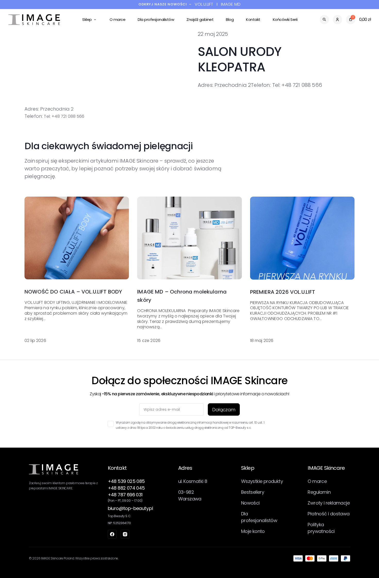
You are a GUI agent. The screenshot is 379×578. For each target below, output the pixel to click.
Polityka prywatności (321, 527)
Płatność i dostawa (328, 513)
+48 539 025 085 (126, 481)
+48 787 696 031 (125, 494)
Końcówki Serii (285, 19)
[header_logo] (34, 19)
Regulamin (319, 492)
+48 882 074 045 (126, 488)
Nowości (250, 503)
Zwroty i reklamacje (329, 503)
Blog (230, 19)
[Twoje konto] (337, 19)
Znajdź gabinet (199, 19)
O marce (118, 19)
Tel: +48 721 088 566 (64, 116)
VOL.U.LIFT (204, 4)
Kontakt (253, 19)
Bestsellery (252, 492)
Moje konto (253, 531)
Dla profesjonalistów (156, 19)
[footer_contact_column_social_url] (112, 534)
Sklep (87, 19)
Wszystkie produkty (262, 481)
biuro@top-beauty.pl (130, 508)
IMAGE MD (231, 4)
